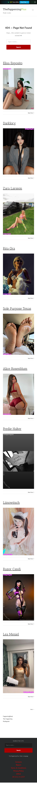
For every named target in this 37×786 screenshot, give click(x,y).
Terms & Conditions (18, 768)
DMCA (18, 774)
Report (18, 765)
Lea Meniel (11, 634)
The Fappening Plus (14, 756)
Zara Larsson (12, 188)
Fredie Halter (12, 429)
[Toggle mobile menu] (33, 10)
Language (25, 756)
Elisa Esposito (12, 63)
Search (18, 47)
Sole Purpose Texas (17, 309)
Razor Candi (12, 569)
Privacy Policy (18, 771)
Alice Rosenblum (15, 369)
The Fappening (7, 719)
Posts (21, 756)
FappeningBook (8, 716)
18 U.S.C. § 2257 (18, 777)
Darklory (9, 123)
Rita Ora (9, 248)
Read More (30, 113)
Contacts (18, 762)
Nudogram (6, 721)
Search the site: (18, 741)
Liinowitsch (11, 503)
